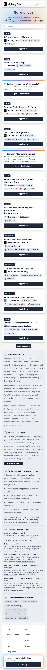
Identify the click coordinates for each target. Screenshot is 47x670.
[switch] (36, 4)
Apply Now (23, 49)
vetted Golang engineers (21, 489)
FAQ (25, 629)
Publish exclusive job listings (18, 509)
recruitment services (18, 495)
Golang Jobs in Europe (30, 602)
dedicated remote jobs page (26, 562)
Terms (26, 640)
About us (10, 640)
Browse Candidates (22, 166)
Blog (8, 646)
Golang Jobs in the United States (16, 610)
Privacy (27, 646)
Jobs (8, 629)
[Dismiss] (39, 659)
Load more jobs (23, 346)
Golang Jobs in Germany (13, 606)
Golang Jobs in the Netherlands (15, 614)
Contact (27, 635)
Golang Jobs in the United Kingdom (17, 618)
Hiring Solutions (13, 635)
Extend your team (13, 502)
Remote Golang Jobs (12, 602)
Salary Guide (11, 651)
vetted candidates (37, 570)
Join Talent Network (22, 94)
